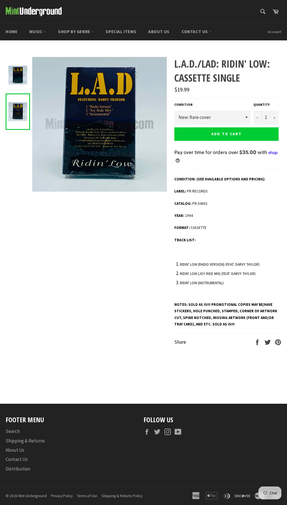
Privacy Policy (62, 495)
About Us (159, 31)
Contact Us (195, 31)
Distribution (18, 469)
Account (274, 31)
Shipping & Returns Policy (121, 495)
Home (11, 31)
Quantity (261, 104)
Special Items (121, 31)
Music (36, 31)
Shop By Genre (74, 31)
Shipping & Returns (25, 441)
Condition (183, 104)
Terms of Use (87, 495)
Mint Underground (32, 495)
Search (13, 431)
